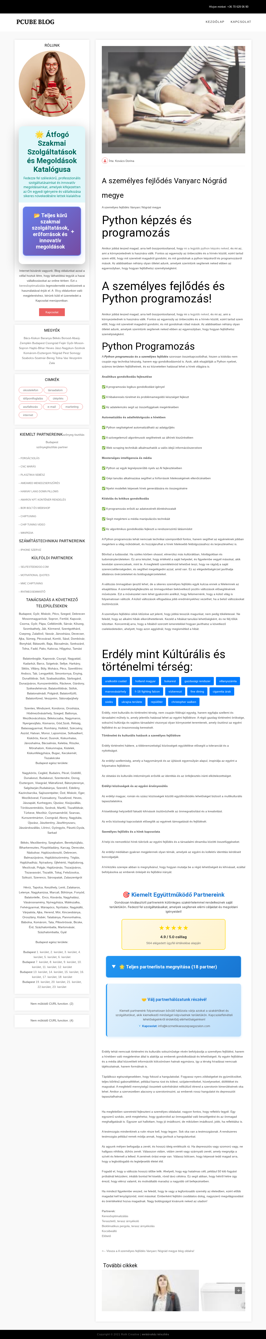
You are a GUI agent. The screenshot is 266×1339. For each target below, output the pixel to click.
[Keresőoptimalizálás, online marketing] (35, 27)
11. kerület (49, 967)
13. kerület (40, 972)
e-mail (52, 406)
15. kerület (71, 972)
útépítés (58, 398)
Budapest (39, 343)
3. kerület (70, 952)
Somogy (75, 353)
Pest (66, 353)
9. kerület (70, 962)
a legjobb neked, (198, 314)
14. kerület (56, 972)
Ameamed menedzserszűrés (40, 483)
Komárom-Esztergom (37, 353)
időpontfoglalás (33, 398)
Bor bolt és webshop (35, 508)
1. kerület (43, 952)
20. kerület (58, 982)
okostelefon (30, 390)
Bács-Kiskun (32, 338)
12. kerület (65, 967)
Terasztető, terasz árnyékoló (120, 1221)
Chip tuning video (33, 524)
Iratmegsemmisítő (33, 591)
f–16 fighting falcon (147, 691)
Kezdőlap (215, 21)
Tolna (59, 358)
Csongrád (52, 343)
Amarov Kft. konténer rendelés (43, 499)
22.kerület (44, 986)
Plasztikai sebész (33, 474)
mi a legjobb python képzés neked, (207, 248)
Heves (50, 348)
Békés (57, 338)
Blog (58, 290)
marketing (72, 406)
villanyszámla (228, 681)
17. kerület (50, 977)
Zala (52, 363)
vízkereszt (175, 691)
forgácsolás (30, 458)
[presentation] (238, 1290)
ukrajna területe (132, 701)
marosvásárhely (115, 691)
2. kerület (56, 952)
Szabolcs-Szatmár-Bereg (38, 358)
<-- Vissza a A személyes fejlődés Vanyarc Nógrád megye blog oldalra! (148, 1251)
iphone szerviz (31, 549)
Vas (66, 358)
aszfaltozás (30, 406)
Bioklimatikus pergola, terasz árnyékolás (128, 1226)
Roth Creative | (145, 1334)
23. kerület (59, 986)
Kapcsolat (241, 21)
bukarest (170, 681)
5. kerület (50, 957)
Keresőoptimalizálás (115, 1216)
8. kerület (56, 962)
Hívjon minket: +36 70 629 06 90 (228, 6)
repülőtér (157, 701)
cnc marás (28, 466)
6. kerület (64, 957)
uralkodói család (116, 681)
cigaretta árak (222, 691)
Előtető (106, 1236)
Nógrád (57, 353)
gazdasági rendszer (198, 681)
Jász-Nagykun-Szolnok (70, 348)
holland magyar (145, 681)
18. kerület (65, 977)
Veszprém (75, 358)
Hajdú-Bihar (37, 348)
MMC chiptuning (32, 583)
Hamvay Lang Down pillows (39, 491)
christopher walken (183, 701)
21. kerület (74, 982)
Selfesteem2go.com (35, 566)
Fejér (63, 343)
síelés (109, 701)
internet (28, 415)
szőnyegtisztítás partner (52, 447)
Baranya (47, 338)
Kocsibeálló (109, 1231)
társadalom (55, 390)
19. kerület (43, 982)
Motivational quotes (35, 575)
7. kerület (42, 962)
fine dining (197, 691)
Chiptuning (28, 516)
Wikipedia (27, 532)
